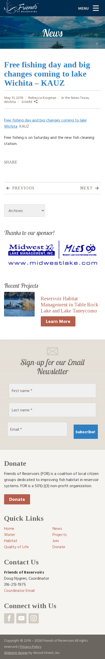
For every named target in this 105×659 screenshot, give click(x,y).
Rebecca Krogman (42, 97)
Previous (23, 188)
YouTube (21, 618)
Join (55, 540)
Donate (17, 499)
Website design (16, 652)
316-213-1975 (15, 584)
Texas (84, 97)
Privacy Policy (30, 646)
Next (86, 188)
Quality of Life (16, 547)
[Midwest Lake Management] (52, 253)
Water (9, 534)
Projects (59, 534)
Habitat (10, 540)
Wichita (10, 101)
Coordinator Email (19, 590)
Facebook (9, 618)
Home (9, 528)
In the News (70, 97)
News (57, 528)
